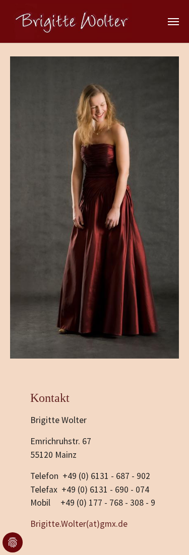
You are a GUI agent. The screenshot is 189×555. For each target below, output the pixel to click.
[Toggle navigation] (173, 21)
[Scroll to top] (165, 531)
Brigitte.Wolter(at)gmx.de (79, 523)
